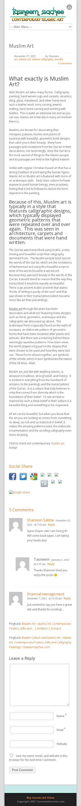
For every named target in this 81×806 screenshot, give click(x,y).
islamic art (25, 59)
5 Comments (65, 63)
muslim (58, 59)
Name (60, 716)
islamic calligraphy (42, 59)
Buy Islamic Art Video (40, 797)
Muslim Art (21, 46)
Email (60, 730)
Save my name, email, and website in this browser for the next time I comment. (38, 758)
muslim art (57, 443)
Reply (51, 525)
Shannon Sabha (40, 520)
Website (62, 744)
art (16, 59)
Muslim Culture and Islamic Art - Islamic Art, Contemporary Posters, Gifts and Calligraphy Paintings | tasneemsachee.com (40, 642)
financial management (45, 593)
